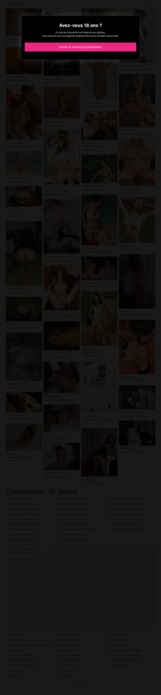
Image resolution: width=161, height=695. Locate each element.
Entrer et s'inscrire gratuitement (80, 47)
